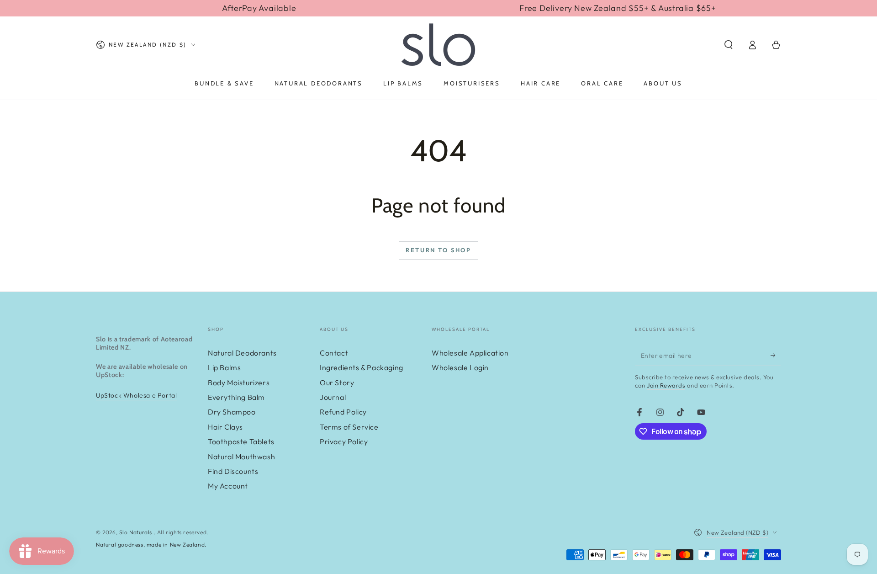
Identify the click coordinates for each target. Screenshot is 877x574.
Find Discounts (233, 471)
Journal (333, 397)
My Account (228, 485)
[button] (728, 45)
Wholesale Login (460, 367)
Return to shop (438, 250)
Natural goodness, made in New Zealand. (151, 544)
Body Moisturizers (238, 382)
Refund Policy (343, 411)
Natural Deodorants (242, 352)
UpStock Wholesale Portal (136, 395)
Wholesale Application (470, 352)
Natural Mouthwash (241, 456)
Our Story (337, 382)
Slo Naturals (136, 532)
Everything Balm (236, 397)
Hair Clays (225, 426)
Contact (334, 352)
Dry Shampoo (232, 411)
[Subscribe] (776, 355)
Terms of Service (349, 426)
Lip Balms (224, 367)
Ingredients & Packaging (361, 367)
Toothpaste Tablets (241, 441)
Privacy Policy (344, 441)
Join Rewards (666, 385)
